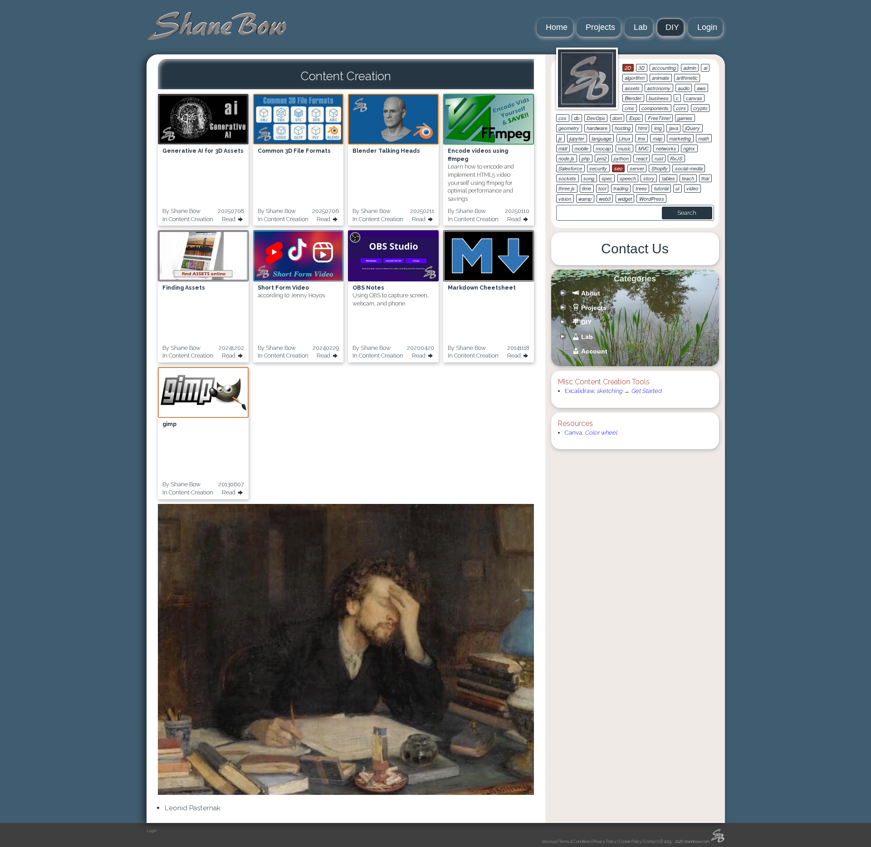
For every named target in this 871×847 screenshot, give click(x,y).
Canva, (591, 432)
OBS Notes (368, 287)
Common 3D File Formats (294, 150)
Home (557, 27)
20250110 (517, 211)
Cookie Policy (630, 841)
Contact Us (635, 248)
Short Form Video (283, 287)
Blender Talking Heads (386, 150)
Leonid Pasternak (192, 807)
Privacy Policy (605, 841)
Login (707, 27)
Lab (640, 27)
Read (229, 219)
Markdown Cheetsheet (482, 287)
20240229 (326, 347)
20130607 (231, 484)
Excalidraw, (593, 390)
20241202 (231, 347)
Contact (651, 841)
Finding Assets (183, 287)
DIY (672, 27)
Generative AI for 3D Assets (203, 150)
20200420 (420, 347)
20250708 (231, 211)
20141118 (518, 347)
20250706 (325, 211)
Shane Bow (186, 211)
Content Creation (191, 219)
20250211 (422, 211)
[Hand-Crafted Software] (217, 26)
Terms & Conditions (575, 841)
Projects (600, 27)
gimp (169, 424)
